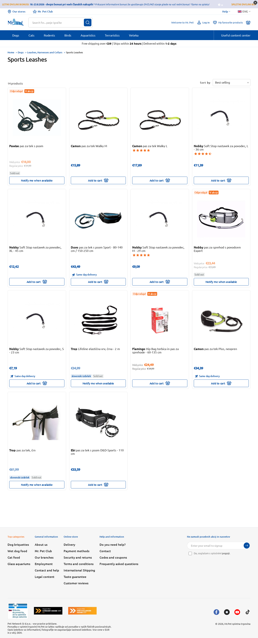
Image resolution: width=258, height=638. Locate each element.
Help (225, 11)
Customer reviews (76, 583)
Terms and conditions (78, 564)
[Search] (87, 22)
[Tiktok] (247, 612)
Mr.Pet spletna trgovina (237, 623)
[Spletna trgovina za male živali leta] (48, 611)
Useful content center (235, 35)
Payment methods (76, 551)
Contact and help (47, 570)
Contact (105, 551)
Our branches (44, 557)
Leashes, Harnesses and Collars (44, 52)
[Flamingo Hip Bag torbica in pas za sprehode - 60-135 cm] (160, 320)
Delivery (69, 544)
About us (41, 544)
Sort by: (205, 82)
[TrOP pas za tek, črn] (37, 422)
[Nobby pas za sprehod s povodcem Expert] (221, 219)
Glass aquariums (19, 564)
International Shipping (79, 570)
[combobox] (58, 22)
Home (11, 52)
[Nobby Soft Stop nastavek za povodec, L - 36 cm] (221, 117)
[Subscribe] (247, 546)
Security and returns (78, 557)
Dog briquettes (18, 544)
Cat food (14, 557)
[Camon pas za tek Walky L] (160, 117)
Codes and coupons (113, 557)
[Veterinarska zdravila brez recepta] (18, 610)
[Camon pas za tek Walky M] (98, 117)
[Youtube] (237, 612)
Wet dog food (17, 551)
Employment (44, 564)
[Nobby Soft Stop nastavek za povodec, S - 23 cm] (37, 320)
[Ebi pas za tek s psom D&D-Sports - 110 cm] (98, 422)
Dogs (21, 52)
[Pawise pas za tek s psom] (37, 117)
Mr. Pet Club (45, 11)
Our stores (18, 11)
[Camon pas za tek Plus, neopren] (221, 320)
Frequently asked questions (119, 564)
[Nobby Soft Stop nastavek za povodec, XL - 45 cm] (37, 219)
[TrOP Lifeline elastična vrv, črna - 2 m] (98, 320)
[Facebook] (216, 612)
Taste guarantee (75, 576)
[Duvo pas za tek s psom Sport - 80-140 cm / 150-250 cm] (98, 219)
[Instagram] (227, 612)
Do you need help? (113, 544)
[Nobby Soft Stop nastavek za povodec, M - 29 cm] (160, 219)
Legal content (44, 576)
